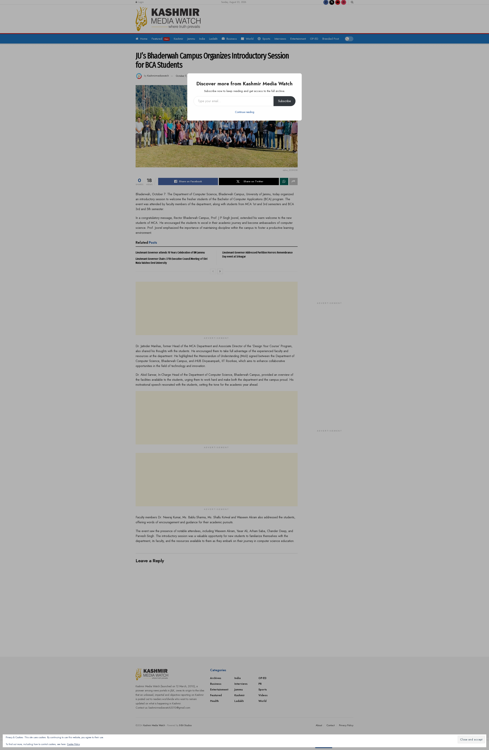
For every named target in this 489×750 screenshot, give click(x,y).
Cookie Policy (73, 744)
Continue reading (244, 112)
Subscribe (284, 101)
